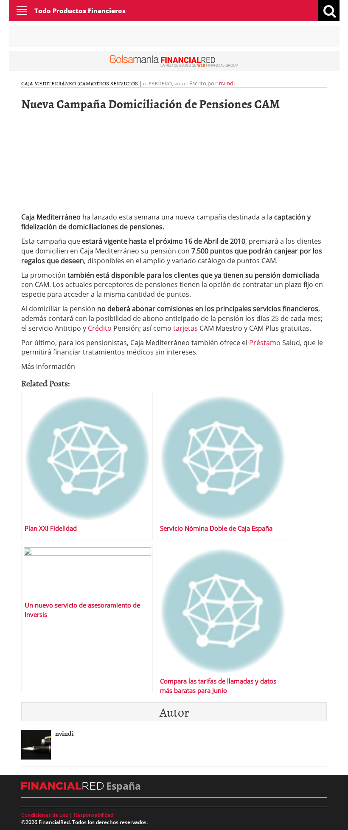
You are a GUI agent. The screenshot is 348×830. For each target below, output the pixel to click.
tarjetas (185, 328)
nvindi (227, 83)
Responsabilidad (93, 815)
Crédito (100, 328)
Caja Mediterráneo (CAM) (56, 83)
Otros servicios (115, 83)
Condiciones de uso (44, 815)
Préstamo (264, 342)
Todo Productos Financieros (80, 10)
